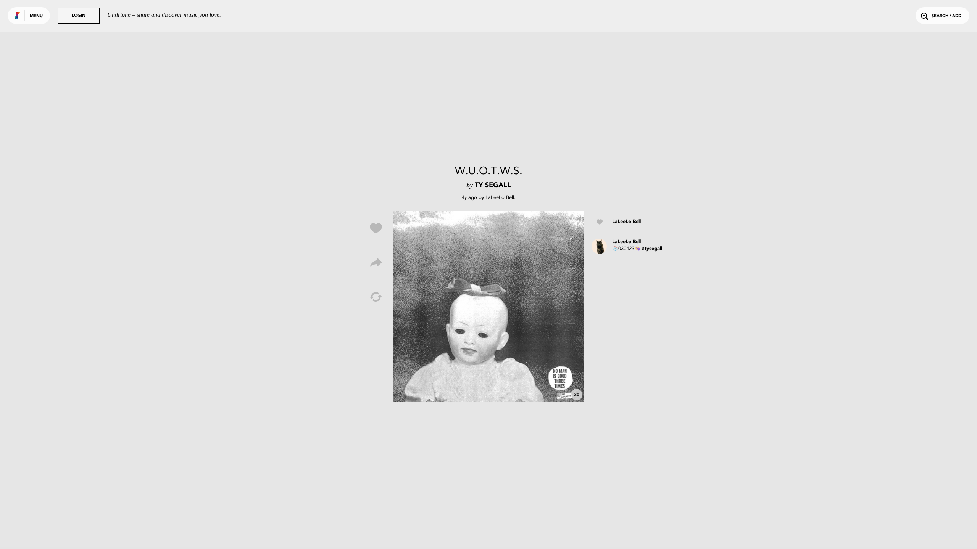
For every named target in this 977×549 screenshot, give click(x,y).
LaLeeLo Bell (499, 197)
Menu (36, 16)
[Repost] (376, 297)
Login (78, 16)
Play (488, 306)
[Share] (376, 263)
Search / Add (946, 16)
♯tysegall (652, 248)
